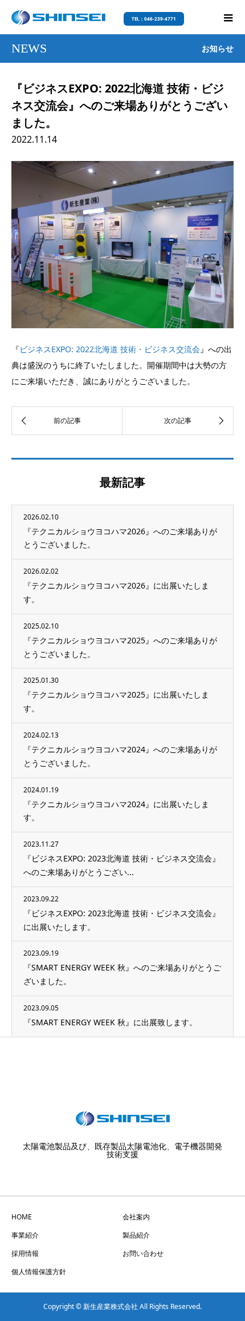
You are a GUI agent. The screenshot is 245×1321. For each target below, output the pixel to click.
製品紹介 (136, 1235)
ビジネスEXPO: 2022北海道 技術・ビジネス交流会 (109, 349)
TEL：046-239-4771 (154, 18)
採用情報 (25, 1253)
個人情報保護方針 (38, 1271)
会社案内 (136, 1217)
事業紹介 (25, 1235)
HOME (21, 1217)
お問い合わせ (143, 1253)
